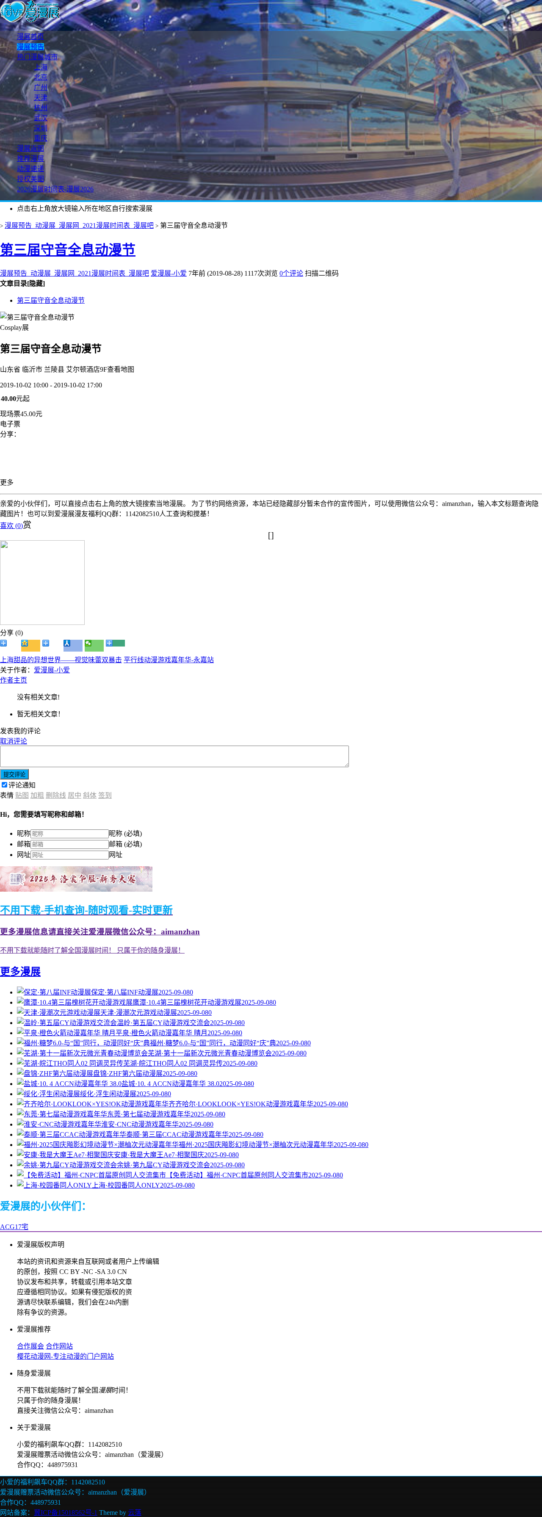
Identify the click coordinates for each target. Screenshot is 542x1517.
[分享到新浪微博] (9, 646)
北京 (40, 77)
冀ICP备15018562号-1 (65, 1512)
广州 (40, 87)
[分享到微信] (94, 646)
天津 (40, 97)
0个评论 (291, 273)
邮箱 (23, 844)
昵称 (23, 833)
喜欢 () (11, 525)
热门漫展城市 (37, 57)
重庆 (40, 138)
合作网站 (59, 1346)
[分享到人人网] (73, 646)
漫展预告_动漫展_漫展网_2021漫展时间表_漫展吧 (79, 225)
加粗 (37, 795)
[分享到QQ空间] (30, 646)
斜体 (90, 795)
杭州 (40, 107)
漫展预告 (30, 46)
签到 (105, 795)
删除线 (56, 795)
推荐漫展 (30, 158)
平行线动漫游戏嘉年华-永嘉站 (169, 659)
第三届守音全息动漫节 (68, 249)
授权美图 (30, 178)
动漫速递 (30, 168)
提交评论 (14, 774)
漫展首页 (30, 36)
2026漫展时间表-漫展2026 (55, 189)
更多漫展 (20, 971)
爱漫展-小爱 (169, 273)
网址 (23, 854)
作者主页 (13, 680)
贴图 (22, 795)
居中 (74, 795)
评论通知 (22, 785)
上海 (40, 67)
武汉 (40, 118)
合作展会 (30, 1346)
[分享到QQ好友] (51, 646)
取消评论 (13, 741)
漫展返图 (30, 148)
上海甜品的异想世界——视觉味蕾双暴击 (61, 659)
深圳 (40, 128)
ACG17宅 (14, 1226)
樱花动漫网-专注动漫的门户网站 (65, 1356)
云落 (134, 1512)
